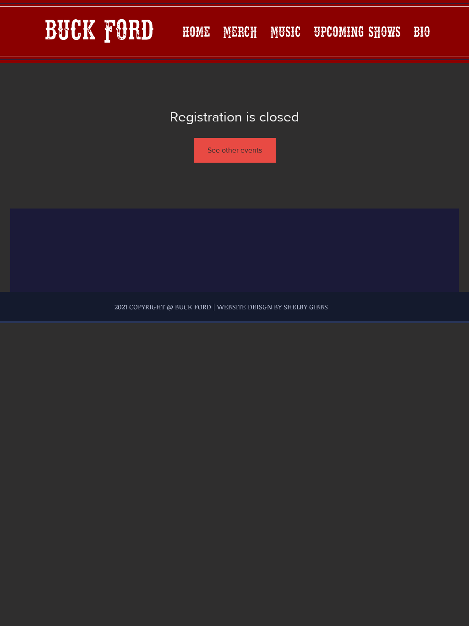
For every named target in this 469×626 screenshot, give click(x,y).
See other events (234, 150)
